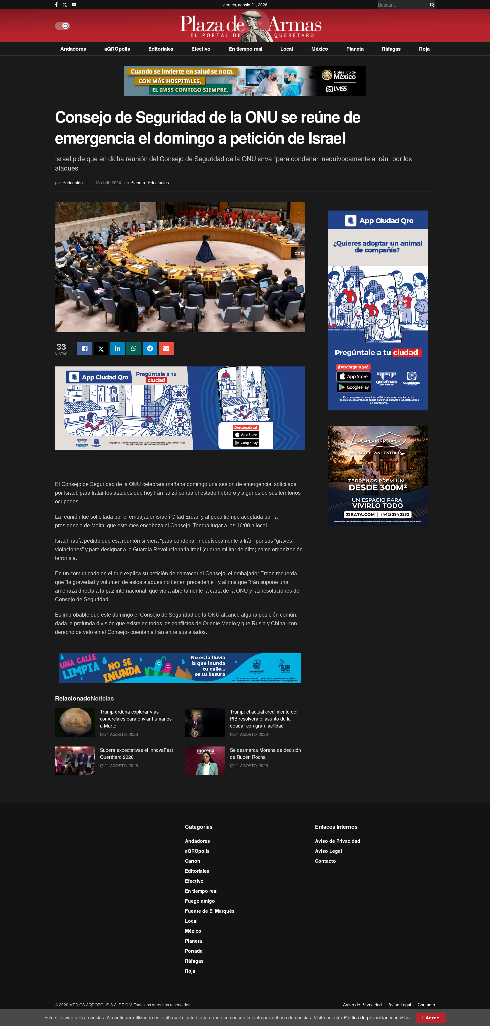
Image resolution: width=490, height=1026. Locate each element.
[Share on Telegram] (150, 348)
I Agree (430, 1017)
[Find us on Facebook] (56, 4)
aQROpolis (117, 48)
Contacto (325, 860)
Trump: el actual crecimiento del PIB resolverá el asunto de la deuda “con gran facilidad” (263, 718)
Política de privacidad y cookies (377, 1017)
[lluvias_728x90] (180, 667)
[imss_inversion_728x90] (245, 80)
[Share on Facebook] (84, 348)
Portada (194, 950)
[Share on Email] (166, 348)
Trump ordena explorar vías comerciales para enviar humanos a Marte (136, 718)
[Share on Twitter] (101, 348)
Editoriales (160, 48)
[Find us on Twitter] (64, 4)
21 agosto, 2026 (120, 734)
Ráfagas (391, 48)
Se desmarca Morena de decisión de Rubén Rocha (265, 753)
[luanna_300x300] (378, 475)
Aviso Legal (328, 850)
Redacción (72, 182)
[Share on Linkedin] (117, 348)
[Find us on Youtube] (74, 4)
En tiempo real (245, 48)
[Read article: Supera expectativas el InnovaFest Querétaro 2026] (75, 761)
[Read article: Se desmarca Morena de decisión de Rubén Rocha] (205, 761)
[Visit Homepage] (252, 25)
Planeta (355, 48)
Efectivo (200, 48)
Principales (158, 182)
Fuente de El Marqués (210, 910)
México (319, 48)
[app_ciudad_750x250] (180, 407)
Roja (424, 48)
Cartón (192, 860)
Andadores (73, 48)
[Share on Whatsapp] (133, 348)
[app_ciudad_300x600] (378, 309)
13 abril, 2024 (108, 182)
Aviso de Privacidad (337, 840)
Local (286, 48)
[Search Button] (431, 4)
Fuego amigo (200, 900)
